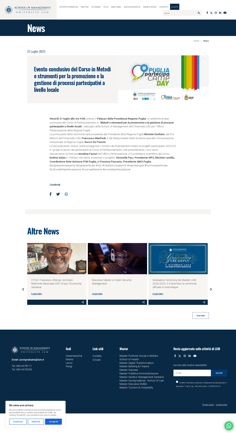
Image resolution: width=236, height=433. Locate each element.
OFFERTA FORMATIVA (68, 7)
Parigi (69, 366)
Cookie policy (221, 405)
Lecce (69, 362)
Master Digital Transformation (137, 362)
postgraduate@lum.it (31, 359)
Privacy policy (208, 405)
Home (196, 41)
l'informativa (189, 383)
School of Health (129, 359)
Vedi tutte (201, 316)
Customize (18, 422)
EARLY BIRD (116, 7)
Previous (23, 289)
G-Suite (174, 7)
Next (211, 289)
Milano (69, 359)
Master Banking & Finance (134, 366)
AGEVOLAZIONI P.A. (132, 7)
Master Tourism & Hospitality (136, 387)
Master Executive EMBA (133, 384)
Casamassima (74, 355)
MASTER (84, 7)
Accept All (53, 422)
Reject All (36, 422)
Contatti (163, 7)
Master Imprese (129, 369)
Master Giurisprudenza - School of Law (142, 380)
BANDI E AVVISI (149, 7)
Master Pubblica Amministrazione (139, 373)
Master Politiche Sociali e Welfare (139, 355)
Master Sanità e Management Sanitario (142, 377)
